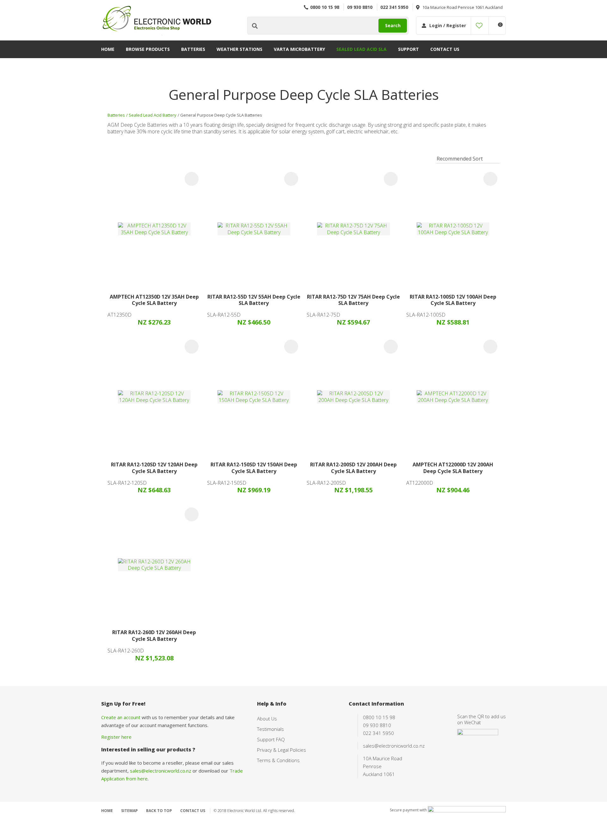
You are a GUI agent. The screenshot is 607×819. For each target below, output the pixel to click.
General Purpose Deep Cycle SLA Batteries (221, 115)
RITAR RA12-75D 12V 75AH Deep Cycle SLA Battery (353, 300)
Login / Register (447, 25)
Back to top (159, 810)
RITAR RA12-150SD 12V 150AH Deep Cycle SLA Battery (254, 468)
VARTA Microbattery (299, 49)
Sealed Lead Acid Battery (152, 115)
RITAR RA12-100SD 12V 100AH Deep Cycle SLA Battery (453, 300)
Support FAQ (271, 739)
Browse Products (148, 49)
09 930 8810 (359, 7)
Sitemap (129, 810)
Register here (116, 737)
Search (393, 25)
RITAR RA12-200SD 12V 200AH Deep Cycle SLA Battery (353, 468)
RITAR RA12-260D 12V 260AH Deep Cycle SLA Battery (154, 635)
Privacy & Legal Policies (281, 750)
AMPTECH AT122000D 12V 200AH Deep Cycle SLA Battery (453, 468)
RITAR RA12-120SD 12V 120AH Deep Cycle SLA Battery (154, 468)
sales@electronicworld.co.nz (160, 770)
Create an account (120, 717)
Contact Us (444, 49)
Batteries (193, 49)
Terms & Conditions (278, 760)
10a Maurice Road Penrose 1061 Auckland (462, 7)
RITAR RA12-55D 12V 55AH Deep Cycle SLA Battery (253, 300)
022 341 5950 (394, 7)
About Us (267, 718)
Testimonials (270, 729)
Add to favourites (192, 179)
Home (107, 49)
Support (408, 49)
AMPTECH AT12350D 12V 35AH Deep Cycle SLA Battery (154, 300)
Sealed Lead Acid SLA (361, 49)
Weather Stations (239, 49)
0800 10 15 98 (324, 7)
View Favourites (479, 25)
